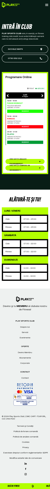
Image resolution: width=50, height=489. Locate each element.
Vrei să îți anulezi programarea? (18, 161)
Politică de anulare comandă (25, 437)
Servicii (25, 332)
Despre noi (25, 327)
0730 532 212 (15, 58)
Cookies (25, 442)
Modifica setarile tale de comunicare (26, 458)
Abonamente (25, 358)
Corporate (25, 363)
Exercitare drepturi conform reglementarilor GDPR (25, 453)
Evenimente (25, 338)
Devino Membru (25, 352)
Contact (25, 378)
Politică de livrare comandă (26, 431)
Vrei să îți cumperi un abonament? (19, 167)
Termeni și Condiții (25, 426)
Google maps (15, 49)
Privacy (25, 447)
